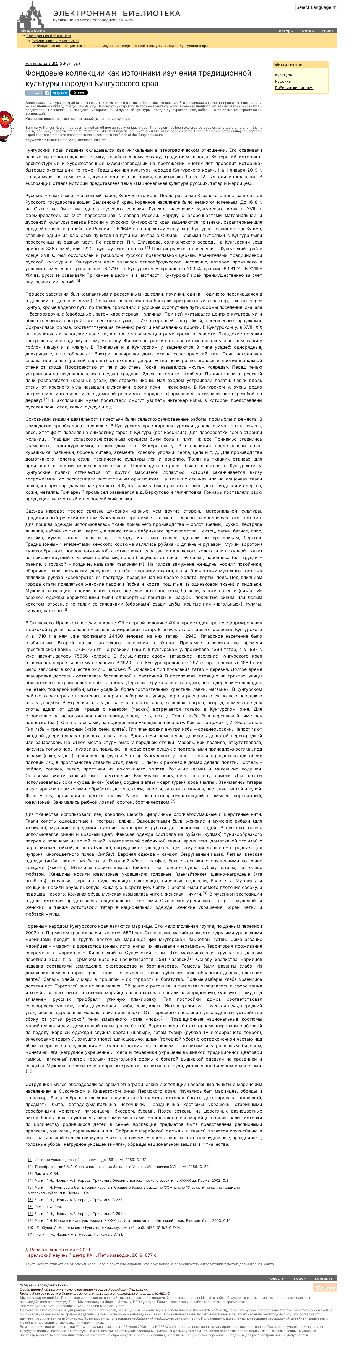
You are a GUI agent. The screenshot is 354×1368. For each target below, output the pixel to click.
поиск (328, 31)
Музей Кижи (32, 31)
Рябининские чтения (294, 88)
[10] (163, 1018)
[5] (66, 609)
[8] (204, 893)
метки (308, 31)
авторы (286, 31)
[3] (77, 281)
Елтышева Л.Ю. (41, 63)
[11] (29, 1071)
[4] (46, 399)
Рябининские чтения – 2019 (55, 41)
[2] (147, 247)
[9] (190, 958)
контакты (324, 1278)
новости (276, 1278)
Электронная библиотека (117, 13)
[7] (173, 801)
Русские (283, 81)
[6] (128, 668)
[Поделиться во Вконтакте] (37, 93)
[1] (113, 228)
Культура (283, 75)
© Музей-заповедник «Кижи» (44, 1285)
